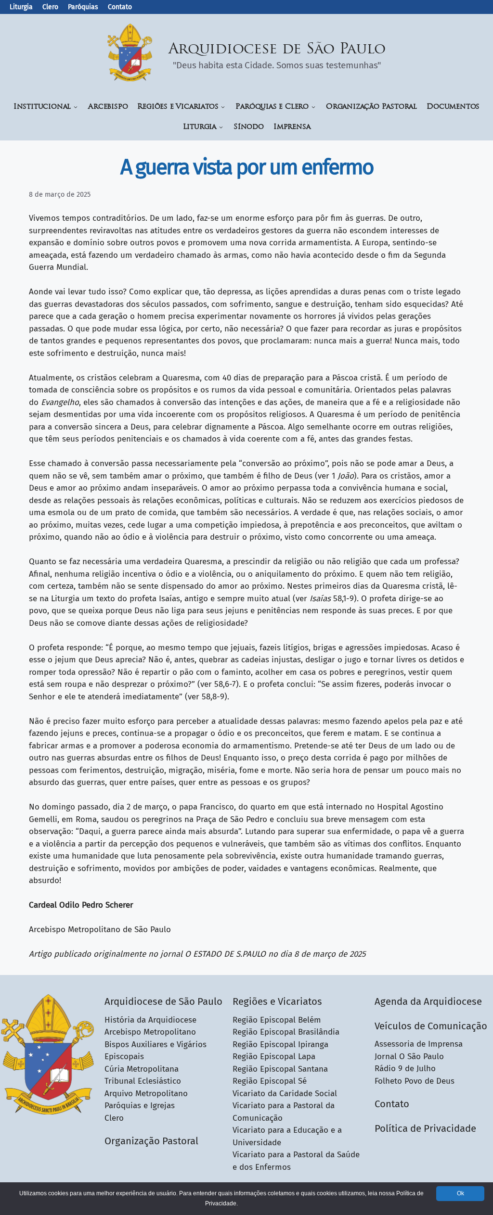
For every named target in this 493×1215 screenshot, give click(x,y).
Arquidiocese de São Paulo (277, 49)
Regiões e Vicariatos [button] (177, 107)
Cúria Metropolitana (141, 1069)
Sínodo (249, 127)
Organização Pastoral (371, 107)
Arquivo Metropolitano (146, 1093)
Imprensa (291, 127)
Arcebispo (108, 107)
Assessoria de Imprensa (419, 1044)
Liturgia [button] (199, 127)
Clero (50, 7)
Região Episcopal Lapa (274, 1056)
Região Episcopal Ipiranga (280, 1044)
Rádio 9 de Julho (405, 1068)
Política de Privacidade (425, 1128)
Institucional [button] (42, 107)
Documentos (453, 107)
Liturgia (21, 7)
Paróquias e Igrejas (139, 1106)
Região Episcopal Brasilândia (286, 1032)
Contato (120, 7)
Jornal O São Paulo (409, 1056)
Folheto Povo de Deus (414, 1081)
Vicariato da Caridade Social (285, 1093)
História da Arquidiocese (150, 1020)
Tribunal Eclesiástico (142, 1081)
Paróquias (83, 7)
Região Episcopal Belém (277, 1020)
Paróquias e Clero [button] (272, 107)
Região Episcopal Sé (270, 1081)
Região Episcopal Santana (280, 1069)
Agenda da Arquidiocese (428, 1001)
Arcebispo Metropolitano (150, 1032)
